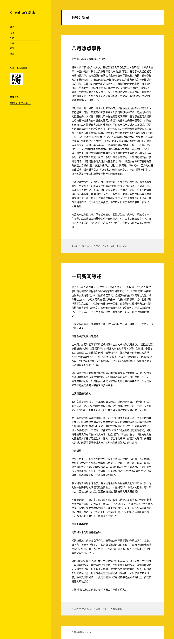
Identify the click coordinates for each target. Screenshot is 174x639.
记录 (113, 246)
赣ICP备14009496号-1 (20, 103)
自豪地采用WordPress (82, 632)
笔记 (12, 32)
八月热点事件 (86, 48)
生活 (12, 37)
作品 (12, 53)
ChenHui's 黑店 (22, 12)
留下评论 (123, 246)
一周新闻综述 (86, 276)
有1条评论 (117, 608)
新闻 (106, 246)
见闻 (12, 43)
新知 (12, 48)
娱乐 (12, 27)
